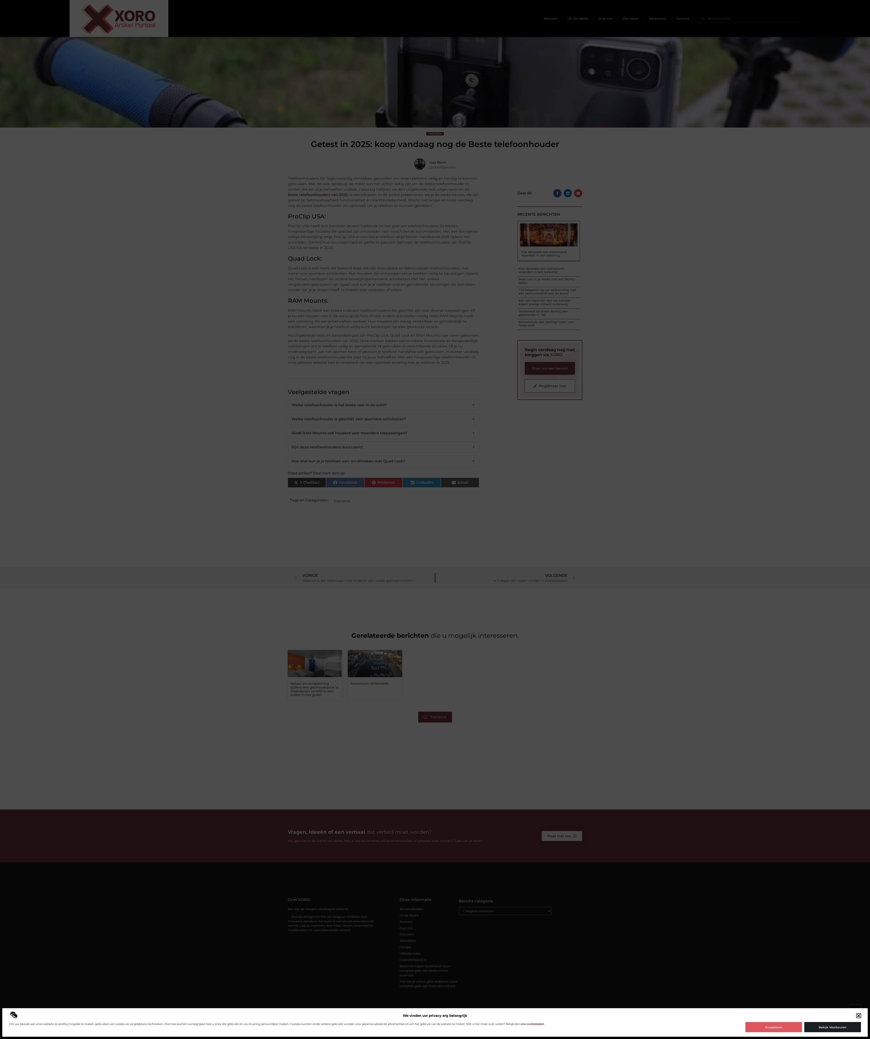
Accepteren (773, 1027)
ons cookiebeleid (532, 1024)
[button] (858, 1015)
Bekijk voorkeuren (832, 1027)
